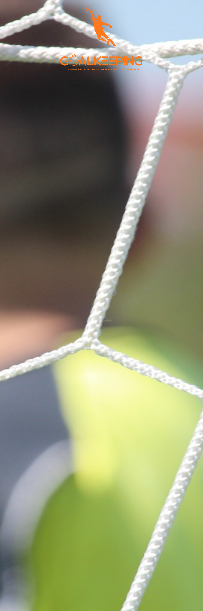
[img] (101, 305)
